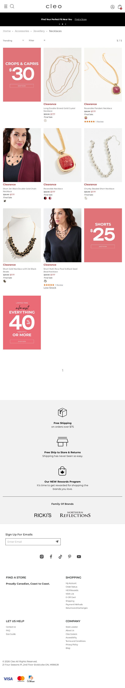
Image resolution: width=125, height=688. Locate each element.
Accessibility (71, 637)
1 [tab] (59, 24)
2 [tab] (62, 24)
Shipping (70, 601)
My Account (71, 583)
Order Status (71, 586)
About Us (70, 630)
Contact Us (11, 627)
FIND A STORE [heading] (16, 577)
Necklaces (55, 31)
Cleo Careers (71, 634)
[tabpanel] (62, 19)
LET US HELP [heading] (15, 621)
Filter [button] (31, 40)
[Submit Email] (57, 542)
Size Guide (11, 634)
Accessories (22, 31)
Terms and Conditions (76, 641)
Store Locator (72, 627)
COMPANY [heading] (73, 621)
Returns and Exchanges (76, 608)
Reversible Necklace (53, 188)
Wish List (70, 594)
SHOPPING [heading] (73, 577)
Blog (68, 648)
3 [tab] (65, 24)
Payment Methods (74, 604)
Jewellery (39, 31)
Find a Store (81, 19)
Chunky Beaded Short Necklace (99, 188)
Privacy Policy (72, 644)
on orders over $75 (62, 425)
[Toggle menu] (6, 6)
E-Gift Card (70, 597)
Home (7, 31)
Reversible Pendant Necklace (98, 108)
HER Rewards (72, 590)
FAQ (8, 630)
